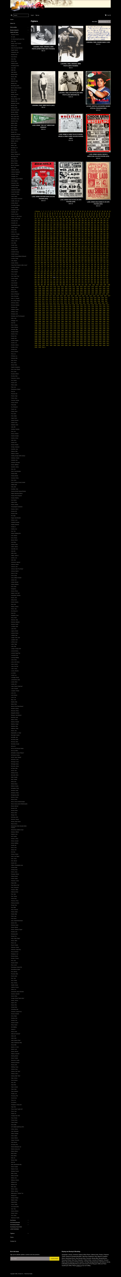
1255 (62, 308)
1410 (43, 323)
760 (86, 266)
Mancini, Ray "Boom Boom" (17, 706)
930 (92, 279)
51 (82, 213)
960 (36, 283)
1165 (99, 299)
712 (86, 262)
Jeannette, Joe (14, 548)
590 (79, 253)
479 (107, 244)
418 (67, 240)
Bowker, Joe (14, 132)
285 (101, 229)
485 (51, 246)
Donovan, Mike (14, 329)
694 (104, 261)
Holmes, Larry (14, 520)
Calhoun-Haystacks (15, 172)
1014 (62, 286)
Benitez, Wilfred (14, 112)
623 (107, 255)
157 (76, 220)
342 (54, 235)
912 (36, 279)
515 (70, 248)
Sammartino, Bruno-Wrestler (17, 991)
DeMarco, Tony (14, 311)
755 (70, 266)
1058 (77, 290)
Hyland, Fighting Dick (16, 533)
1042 (92, 288)
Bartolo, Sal (13, 92)
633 (64, 257)
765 (101, 266)
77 (70, 215)
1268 (36, 310)
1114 (61, 295)
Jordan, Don (14, 580)
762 (92, 266)
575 (107, 251)
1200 (80, 303)
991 (57, 284)
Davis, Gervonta (14, 296)
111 (85, 216)
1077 (73, 292)
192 (36, 224)
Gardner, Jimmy (14, 438)
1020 (85, 286)
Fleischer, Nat (14, 393)
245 (51, 228)
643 (95, 257)
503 (107, 246)
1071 (51, 292)
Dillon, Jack (13, 318)
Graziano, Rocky (15, 478)
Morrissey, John (14, 817)
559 (57, 251)
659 (70, 259)
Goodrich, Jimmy (15, 467)
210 (92, 224)
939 (45, 281)
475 (95, 244)
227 (70, 226)
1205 (99, 303)
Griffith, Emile (14, 484)
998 (79, 284)
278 (79, 229)
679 (57, 261)
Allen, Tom (13, 41)
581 (51, 253)
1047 (36, 290)
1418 (73, 323)
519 (82, 248)
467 (70, 244)
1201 (84, 303)
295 (57, 231)
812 (98, 270)
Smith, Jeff (13, 1036)
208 (86, 224)
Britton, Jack (14, 145)
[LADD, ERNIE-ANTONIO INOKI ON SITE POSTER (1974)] (43, 178)
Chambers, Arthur (15, 209)
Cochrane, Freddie (15, 234)
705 (64, 262)
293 (51, 231)
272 (61, 229)
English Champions (15, 367)
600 (36, 255)
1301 (85, 312)
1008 (39, 286)
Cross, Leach (14, 274)
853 (76, 273)
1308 (36, 314)
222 (54, 226)
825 (64, 272)
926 (79, 279)
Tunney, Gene (14, 1120)
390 (54, 238)
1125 (101, 295)
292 (48, 231)
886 (104, 275)
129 (64, 218)
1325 (100, 314)
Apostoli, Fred (14, 54)
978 (92, 283)
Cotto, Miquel (14, 260)
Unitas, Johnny (14, 1129)
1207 (107, 303)
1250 (43, 308)
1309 (39, 314)
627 (45, 257)
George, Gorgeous (15, 447)
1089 (43, 294)
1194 (58, 303)
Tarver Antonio (14, 1080)
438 (54, 242)
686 (79, 261)
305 (89, 231)
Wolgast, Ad (13, 1195)
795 (45, 270)
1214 (58, 305)
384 (36, 238)
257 (89, 228)
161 (89, 220)
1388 (36, 321)
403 (95, 238)
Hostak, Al (13, 526)
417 (64, 240)
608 (61, 255)
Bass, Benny (14, 96)
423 (82, 240)
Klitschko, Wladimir (15, 622)
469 (76, 244)
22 (88, 211)
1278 (73, 310)
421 (76, 240)
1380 (81, 319)
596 (98, 253)
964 (48, 283)
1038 (77, 288)
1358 (73, 317)
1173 (54, 301)
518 (79, 248)
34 (40, 213)
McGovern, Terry (14, 759)
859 (95, 273)
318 (54, 233)
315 (45, 233)
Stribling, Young (14, 1067)
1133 (54, 297)
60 (104, 213)
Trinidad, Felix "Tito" (15, 1115)
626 (42, 257)
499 (95, 246)
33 (38, 213)
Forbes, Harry (14, 398)
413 (51, 240)
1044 (100, 288)
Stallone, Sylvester (15, 1053)
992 (61, 284)
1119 (79, 295)
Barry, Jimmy (14, 90)
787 (95, 268)
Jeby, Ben (13, 551)
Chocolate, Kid (14, 220)
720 (36, 264)
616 (86, 255)
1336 (66, 316)
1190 (43, 303)
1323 (92, 314)
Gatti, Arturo (13, 440)
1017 (73, 286)
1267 (108, 308)
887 (107, 275)
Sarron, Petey (14, 996)
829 (76, 272)
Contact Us (13, 1241)
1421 (85, 323)
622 (104, 255)
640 (86, 257)
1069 (43, 292)
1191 (47, 303)
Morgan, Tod (14, 815)
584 (61, 253)
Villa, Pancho (14, 1142)
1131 (47, 297)
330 (92, 233)
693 (101, 261)
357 (101, 235)
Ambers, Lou (14, 45)
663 (82, 259)
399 (82, 238)
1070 (47, 292)
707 (70, 262)
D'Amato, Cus (14, 356)
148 (48, 220)
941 (51, 281)
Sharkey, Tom (14, 1020)
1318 (73, 314)
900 (73, 277)
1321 (85, 314)
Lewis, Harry (14, 659)
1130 (43, 297)
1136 (65, 297)
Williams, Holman (15, 1180)
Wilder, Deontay (14, 1175)
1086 (108, 292)
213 (101, 224)
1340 (81, 316)
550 (104, 249)
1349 (39, 317)
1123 (94, 295)
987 (45, 284)
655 (57, 259)
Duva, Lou (13, 353)
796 (48, 270)
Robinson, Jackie (15, 947)
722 (42, 264)
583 (57, 253)
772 (48, 268)
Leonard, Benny (14, 651)
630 (54, 257)
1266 (104, 308)
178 (67, 222)
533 (51, 249)
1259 (77, 308)
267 (45, 229)
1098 (77, 294)
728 (61, 264)
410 (42, 240)
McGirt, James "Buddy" (16, 757)
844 (48, 273)
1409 (39, 323)
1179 (76, 301)
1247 (108, 306)
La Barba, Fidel (14, 626)
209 (89, 224)
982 (104, 283)
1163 (91, 299)
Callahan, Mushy (15, 174)
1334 (58, 316)
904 (86, 277)
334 (104, 233)
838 (104, 272)
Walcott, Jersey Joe (15, 1149)
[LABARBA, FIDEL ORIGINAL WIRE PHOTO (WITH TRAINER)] (70, 44)
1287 (108, 310)
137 (89, 218)
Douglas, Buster (14, 331)
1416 (66, 323)
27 (100, 211)
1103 (96, 294)
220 (48, 226)
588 (73, 253)
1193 (54, 303)
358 (104, 235)
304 (86, 231)
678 (54, 261)
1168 (36, 301)
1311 (47, 314)
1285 (100, 310)
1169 (39, 301)
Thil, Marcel (13, 1102)
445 (76, 242)
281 (89, 229)
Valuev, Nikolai (14, 1138)
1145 (99, 297)
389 (51, 238)
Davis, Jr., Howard (15, 298)
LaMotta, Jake (14, 635)
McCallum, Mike (14, 739)
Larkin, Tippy (14, 644)
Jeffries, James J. (15, 555)
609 (64, 255)
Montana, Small (14, 790)
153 (64, 220)
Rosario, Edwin (14, 962)
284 (98, 229)
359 (107, 235)
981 (101, 283)
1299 (77, 312)
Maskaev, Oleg (14, 726)
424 (86, 240)
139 (95, 218)
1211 (47, 305)
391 (57, 238)
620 (98, 255)
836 (98, 272)
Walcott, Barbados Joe (16, 1146)
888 (36, 277)
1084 (100, 292)
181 (76, 222)
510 (54, 248)
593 (89, 253)
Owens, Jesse (14, 872)
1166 (102, 299)
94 (35, 216)
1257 (70, 308)
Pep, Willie (13, 907)
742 (104, 264)
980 (98, 283)
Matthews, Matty (14, 728)
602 (42, 255)
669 (101, 259)
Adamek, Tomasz (15, 34)
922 (67, 279)
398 (79, 238)
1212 (51, 305)
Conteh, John (14, 245)
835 (95, 272)
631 (57, 257)
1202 (88, 303)
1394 (58, 321)
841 (39, 273)
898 (67, 277)
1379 (77, 319)
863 (107, 273)
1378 (73, 319)
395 (70, 238)
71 (55, 215)
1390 (43, 321)
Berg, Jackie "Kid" (15, 116)
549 (101, 249)
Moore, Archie (14, 799)
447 (82, 242)
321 (64, 233)
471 (82, 244)
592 (86, 253)
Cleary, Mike (14, 229)
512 (61, 248)
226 (67, 226)
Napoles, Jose (14, 834)
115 (97, 216)
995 (70, 284)
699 (45, 262)
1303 (92, 312)
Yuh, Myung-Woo (15, 1206)
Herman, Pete (14, 513)
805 (76, 270)
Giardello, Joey (14, 449)
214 (104, 224)
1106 (107, 294)
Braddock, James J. (15, 136)
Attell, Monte (14, 72)
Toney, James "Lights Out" (17, 1109)
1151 (47, 299)
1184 (95, 301)
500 (98, 246)
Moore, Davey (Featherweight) (18, 801)
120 (36, 218)
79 (75, 215)
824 (61, 272)
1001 (89, 284)
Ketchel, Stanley (14, 602)
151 (57, 220)
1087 (36, 294)
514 (67, 248)
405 (101, 238)
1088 (39, 294)
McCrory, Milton (14, 750)
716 (98, 262)
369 (64, 237)
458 (42, 244)
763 (95, 266)
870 (54, 275)
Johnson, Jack (14, 566)
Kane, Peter (13, 586)
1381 (85, 319)
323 (70, 233)
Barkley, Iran (14, 83)
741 (101, 264)
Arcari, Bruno (14, 56)
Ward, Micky (14, 1155)
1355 (62, 317)
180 (73, 222)
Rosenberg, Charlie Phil (16, 967)
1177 (69, 301)
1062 (92, 290)
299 (70, 231)
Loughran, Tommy (15, 690)
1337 (70, 316)
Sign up (37, 15)
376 (86, 237)
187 (95, 222)
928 (86, 279)
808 (86, 270)
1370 (43, 319)
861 (101, 273)
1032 (55, 288)
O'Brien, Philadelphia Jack (17, 865)
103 (60, 216)
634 (67, 257)
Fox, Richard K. (14, 407)
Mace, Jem (13, 699)
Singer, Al (13, 1029)
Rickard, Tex (14, 936)
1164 (95, 299)
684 (73, 261)
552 (36, 251)
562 (67, 251)
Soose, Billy (13, 1044)
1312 (51, 314)
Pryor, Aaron (14, 918)
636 (73, 257)
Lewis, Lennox (14, 664)
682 (67, 261)
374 (79, 237)
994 (67, 284)
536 (61, 249)
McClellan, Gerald (15, 744)
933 (101, 279)
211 (95, 224)
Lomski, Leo (14, 675)
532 (48, 249)
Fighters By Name (19, 32)
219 (45, 226)
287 (107, 229)
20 (83, 211)
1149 (39, 299)
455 (107, 242)
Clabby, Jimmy (14, 227)
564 (73, 251)
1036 (70, 288)
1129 (39, 297)
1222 (88, 305)
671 (107, 259)
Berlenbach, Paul (15, 118)
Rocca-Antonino (14, 951)
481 (39, 246)
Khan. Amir (13, 604)
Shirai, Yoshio (14, 1024)
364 (48, 237)
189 (101, 222)
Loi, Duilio (13, 673)
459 (45, 244)
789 (101, 268)
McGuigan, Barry (15, 764)
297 (64, 231)
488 (61, 246)
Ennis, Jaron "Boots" (15, 369)
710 (79, 262)
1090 (47, 294)
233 (89, 226)
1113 (57, 295)
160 (86, 220)
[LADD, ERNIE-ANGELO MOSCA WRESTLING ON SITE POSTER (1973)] (98, 133)
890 (42, 277)
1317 (70, 314)
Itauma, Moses (14, 540)
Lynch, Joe (13, 697)
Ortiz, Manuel (14, 860)
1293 (55, 312)
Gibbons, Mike (14, 451)
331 (95, 233)
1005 (105, 284)
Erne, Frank (13, 371)
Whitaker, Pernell (15, 1171)
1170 (43, 301)
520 (86, 248)
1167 (106, 299)
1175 (61, 301)
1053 (58, 290)
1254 (58, 308)
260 (98, 228)
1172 (50, 301)
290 (42, 231)
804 (73, 270)
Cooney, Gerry (14, 247)
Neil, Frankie (14, 836)
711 (82, 262)
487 (57, 246)
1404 (96, 321)
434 (42, 242)
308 (98, 231)
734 (79, 264)
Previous (37, 211)
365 (51, 237)
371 (70, 237)
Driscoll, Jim (14, 336)
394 (67, 238)
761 (89, 266)
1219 (77, 305)
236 (98, 226)
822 (54, 272)
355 (95, 235)
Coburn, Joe (14, 232)
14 (68, 211)
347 (70, 235)
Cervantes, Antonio (15, 205)
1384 (96, 319)
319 (57, 233)
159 (82, 220)
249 (64, 228)
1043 (96, 288)
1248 (36, 308)
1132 (50, 297)
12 (63, 211)
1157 (69, 299)
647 (107, 257)
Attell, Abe (13, 70)
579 (45, 253)
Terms (11, 1237)
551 (107, 249)
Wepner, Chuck (14, 1169)
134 (79, 218)
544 (86, 249)
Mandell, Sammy (15, 708)
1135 (61, 297)
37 (48, 213)
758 (79, 266)
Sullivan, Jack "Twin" (15, 1071)
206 (79, 224)
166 (104, 220)
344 (61, 235)
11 (61, 211)
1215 (62, 305)
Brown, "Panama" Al (15, 154)
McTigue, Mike (14, 768)
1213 (54, 305)
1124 (98, 295)
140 (98, 218)
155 (70, 220)
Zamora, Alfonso (14, 1211)
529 (39, 249)
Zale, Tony (13, 1208)
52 (85, 213)
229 (76, 226)
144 (36, 220)
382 (104, 237)
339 (45, 235)
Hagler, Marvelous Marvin (17, 493)
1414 (58, 323)
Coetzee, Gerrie (14, 236)
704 (61, 262)
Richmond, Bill (14, 934)
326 (79, 233)
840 (36, 273)
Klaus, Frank (14, 617)
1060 (85, 290)
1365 (100, 317)
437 (51, 242)
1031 (51, 288)
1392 (51, 321)
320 (61, 233)
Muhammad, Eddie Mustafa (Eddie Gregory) (19, 826)
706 (67, 262)
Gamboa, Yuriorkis (15, 429)
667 (95, 259)
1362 (89, 317)
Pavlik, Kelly (14, 898)
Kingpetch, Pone (15, 615)
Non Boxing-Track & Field (16, 1226)
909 (101, 277)
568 (86, 251)
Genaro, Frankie (14, 444)
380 (98, 237)
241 (39, 228)
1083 (96, 292)
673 (39, 261)
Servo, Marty (14, 1016)
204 (73, 224)
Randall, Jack (14, 931)
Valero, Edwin (14, 1135)
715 (95, 262)
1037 (73, 288)
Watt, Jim (13, 1157)
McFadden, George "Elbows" (17, 752)
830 (79, 272)
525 (101, 248)
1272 (51, 310)
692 (98, 261)
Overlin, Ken (14, 863)
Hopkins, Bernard (15, 524)
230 (79, 226)
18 (78, 211)
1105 (103, 294)
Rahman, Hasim (14, 925)
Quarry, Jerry (14, 922)
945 (64, 281)
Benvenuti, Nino (14, 114)
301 (76, 231)
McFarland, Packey (15, 755)
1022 (92, 286)
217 (39, 226)
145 (39, 220)
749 (51, 266)
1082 (92, 292)
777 (64, 268)
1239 (77, 306)
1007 (36, 286)
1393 (55, 321)
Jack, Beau (13, 542)
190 (104, 222)
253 (76, 228)
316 (48, 233)
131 (70, 218)
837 (101, 272)
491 (70, 246)
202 (67, 224)
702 (54, 262)
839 (107, 272)
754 (67, 266)
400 (86, 238)
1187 (106, 301)
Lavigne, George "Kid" (16, 648)
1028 (39, 288)
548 (98, 249)
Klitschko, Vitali (14, 619)
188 (98, 222)
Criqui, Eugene (14, 271)
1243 (92, 306)
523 (95, 248)
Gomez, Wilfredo (15, 464)
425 (89, 240)
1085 (104, 292)
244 (48, 228)
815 (107, 270)
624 (36, 257)
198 (54, 224)
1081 (89, 292)
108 (75, 216)
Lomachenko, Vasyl (15, 679)
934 (104, 279)
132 (73, 218)
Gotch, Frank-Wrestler (16, 471)
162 (92, 220)
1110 (47, 295)
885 (101, 275)
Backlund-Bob (14, 74)
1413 (54, 323)
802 (67, 270)
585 (64, 253)
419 (70, 240)
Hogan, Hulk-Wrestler (16, 518)
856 (86, 273)
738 (92, 264)
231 (82, 226)
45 (67, 213)
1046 (108, 288)
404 (98, 238)
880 (86, 275)
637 (76, 257)
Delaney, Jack (14, 307)
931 (95, 279)
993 (64, 284)
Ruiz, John (13, 978)
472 (86, 244)
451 (95, 242)
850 (67, 273)
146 (42, 220)
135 (82, 218)
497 (89, 246)
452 (98, 242)
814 (104, 270)
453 (101, 242)
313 (39, 233)
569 (89, 251)
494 (79, 246)
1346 (104, 316)
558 (54, 251)
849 (64, 273)
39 (53, 213)
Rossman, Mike (14, 973)
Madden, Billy (14, 702)
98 (45, 216)
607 (57, 255)
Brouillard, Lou (14, 147)
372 (73, 237)
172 (48, 222)
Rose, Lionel (14, 965)
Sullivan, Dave (14, 1069)
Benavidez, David (15, 85)
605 (51, 255)
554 (42, 251)
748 (48, 266)
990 (54, 284)
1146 (102, 297)
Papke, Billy (13, 883)
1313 (54, 314)
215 (107, 224)
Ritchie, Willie (14, 940)
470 (79, 244)
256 (86, 228)
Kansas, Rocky (14, 591)
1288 (36, 312)
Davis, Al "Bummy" (15, 294)
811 (95, 270)
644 (98, 257)
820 (48, 272)
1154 (58, 299)
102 (57, 216)
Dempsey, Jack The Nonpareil (18, 316)
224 (61, 226)
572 (98, 251)
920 (61, 279)
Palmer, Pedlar (14, 878)
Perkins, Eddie (14, 911)
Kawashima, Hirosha (15, 595)
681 (64, 261)
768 (36, 268)
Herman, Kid (14, 511)
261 (101, 228)
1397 (70, 321)
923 (70, 279)
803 (70, 270)
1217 (70, 305)
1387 (108, 319)
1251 (47, 308)
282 (92, 229)
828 (73, 272)
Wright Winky (14, 1202)
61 (107, 213)
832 (86, 272)
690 (92, 261)
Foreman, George (15, 400)
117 (103, 216)
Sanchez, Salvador (15, 993)
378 (92, 237)
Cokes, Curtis (14, 240)
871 (57, 275)
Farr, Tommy (14, 380)
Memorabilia (19, 27)
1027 (36, 288)
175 (57, 222)
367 (57, 237)
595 (95, 253)
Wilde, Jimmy (14, 1173)
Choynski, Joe (14, 223)
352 (86, 235)
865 (39, 275)
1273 (55, 310)
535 (57, 249)
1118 (76, 295)
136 (86, 218)
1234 (58, 306)
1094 (62, 294)
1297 (70, 312)
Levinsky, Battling (15, 657)
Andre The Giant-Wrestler (16, 48)
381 (101, 237)
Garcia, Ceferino (14, 433)
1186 (102, 301)
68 (48, 215)
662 (79, 259)
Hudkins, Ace (14, 529)
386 (42, 238)
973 (76, 283)
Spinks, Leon (14, 1049)
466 (67, 244)
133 (76, 218)
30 (107, 211)
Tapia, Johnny (14, 1078)
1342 (89, 316)
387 (45, 238)
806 (79, 270)
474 (92, 244)
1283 (92, 310)
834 (92, 272)
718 (104, 262)
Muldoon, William (15, 832)
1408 (36, 323)
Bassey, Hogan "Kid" (15, 99)
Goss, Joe (13, 469)
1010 (47, 286)
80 (77, 215)
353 (89, 235)
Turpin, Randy (14, 1122)
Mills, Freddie (14, 779)
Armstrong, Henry (15, 65)
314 (42, 233)
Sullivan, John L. (15, 1073)
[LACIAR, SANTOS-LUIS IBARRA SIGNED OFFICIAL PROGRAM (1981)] (98, 87)
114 (94, 216)
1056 (70, 290)
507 (45, 248)
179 (70, 222)
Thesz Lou (13, 1100)
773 (51, 268)
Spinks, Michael (14, 1051)
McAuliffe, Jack (14, 737)
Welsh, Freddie (14, 1166)
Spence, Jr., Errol (15, 1047)
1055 (66, 290)
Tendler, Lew (14, 1093)
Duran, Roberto (14, 351)
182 (79, 222)
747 (45, 266)
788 (98, 268)
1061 (89, 290)
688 (86, 261)
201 (64, 224)
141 (101, 218)
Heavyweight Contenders (16, 506)
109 (79, 216)
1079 (81, 292)
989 (51, 284)
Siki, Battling (14, 1027)
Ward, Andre (14, 1153)
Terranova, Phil (14, 1095)
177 (64, 222)
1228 (36, 306)
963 (45, 283)
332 (98, 233)
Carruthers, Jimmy (15, 194)
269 (51, 229)
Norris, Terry (14, 847)
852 (73, 273)
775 (57, 268)
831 (82, 272)
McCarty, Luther (14, 741)
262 (104, 228)
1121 (87, 295)
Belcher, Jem (14, 105)
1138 (73, 297)
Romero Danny (14, 956)
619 (95, 255)
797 (51, 270)
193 (39, 224)
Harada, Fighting (15, 498)
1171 (47, 301)
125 (51, 218)
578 (42, 253)
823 (57, 272)
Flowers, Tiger (14, 396)
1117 (72, 295)
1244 (96, 306)
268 (48, 229)
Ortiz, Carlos (14, 858)
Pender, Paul (14, 905)
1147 (106, 297)
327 (82, 233)
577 (39, 253)
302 (79, 231)
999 (82, 284)
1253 (55, 308)
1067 (36, 292)
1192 (50, 303)
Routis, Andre (14, 976)
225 (64, 226)
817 (39, 272)
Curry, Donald (14, 283)
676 (48, 261)
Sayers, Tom (14, 1002)
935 (107, 279)
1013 (58, 286)
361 (39, 237)
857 (89, 273)
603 (45, 255)
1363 (92, 317)
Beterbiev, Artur (14, 121)
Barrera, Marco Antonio (16, 87)
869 (51, 275)
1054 (62, 290)
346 (67, 235)
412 (48, 240)
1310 (43, 314)
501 (101, 246)
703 (57, 262)
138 (92, 218)
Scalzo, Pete (14, 1005)
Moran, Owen (14, 812)
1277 (70, 310)
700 (48, 262)
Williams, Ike (14, 1182)
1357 (70, 317)
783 (82, 268)
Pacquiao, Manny (15, 874)
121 (39, 218)
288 (36, 231)
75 (65, 215)
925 (76, 279)
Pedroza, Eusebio (15, 903)
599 (107, 253)
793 (39, 270)
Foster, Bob (13, 404)
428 (98, 240)
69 (50, 215)
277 (76, 229)
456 (36, 244)
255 (82, 228)
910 (104, 277)
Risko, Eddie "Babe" (15, 938)
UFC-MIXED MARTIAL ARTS (17, 1126)
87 (94, 215)
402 (92, 238)
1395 (62, 321)
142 (104, 218)
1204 (95, 303)
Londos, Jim (14, 684)
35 (43, 213)
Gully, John (13, 486)
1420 (81, 323)
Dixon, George (14, 325)
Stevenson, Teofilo (15, 1060)
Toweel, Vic (13, 1113)
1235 (62, 306)
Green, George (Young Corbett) (18, 482)
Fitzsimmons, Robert (15, 389)
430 (104, 240)
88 (97, 215)
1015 (66, 286)
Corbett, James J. (15, 254)
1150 (43, 299)
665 (89, 259)
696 (36, 262)
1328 (36, 316)
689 (89, 261)
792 (36, 270)
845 (51, 273)
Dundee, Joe (14, 342)
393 (64, 238)
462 (54, 244)
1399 (77, 321)
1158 (73, 299)
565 (76, 251)
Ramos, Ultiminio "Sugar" (16, 929)
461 (51, 244)
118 (106, 216)
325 (76, 233)
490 (67, 246)
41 (57, 213)
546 (92, 249)
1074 (62, 292)
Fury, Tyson (13, 413)
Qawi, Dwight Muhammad (17, 920)
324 (73, 233)
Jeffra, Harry (14, 553)
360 (36, 237)
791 (107, 268)
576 (36, 253)
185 (89, 222)
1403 (92, 321)
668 (98, 259)
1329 (39, 316)
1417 (70, 323)
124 (48, 218)
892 (48, 277)
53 (87, 213)
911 (107, 277)
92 (107, 215)
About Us (12, 23)
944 (61, 281)
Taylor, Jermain (14, 1087)
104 (63, 216)
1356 (66, 317)
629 (51, 257)
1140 (80, 297)
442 (67, 242)
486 (54, 246)
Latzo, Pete (13, 646)
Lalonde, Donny (14, 633)
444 (73, 242)
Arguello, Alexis (14, 63)
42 (60, 213)
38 (50, 213)
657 (64, 259)
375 (82, 237)
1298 (73, 312)
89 (99, 215)
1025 (104, 286)
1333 (55, 316)
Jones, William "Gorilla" (16, 577)
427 (95, 240)
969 (64, 283)
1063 (96, 290)
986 (42, 284)
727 (57, 264)
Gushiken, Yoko (14, 489)
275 (70, 229)
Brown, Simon (14, 152)
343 (57, 235)
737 (89, 264)
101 (54, 216)
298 (67, 231)
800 (61, 270)
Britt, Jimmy (13, 143)
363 (45, 237)
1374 (58, 319)
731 (70, 264)
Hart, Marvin (14, 500)
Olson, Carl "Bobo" (15, 856)
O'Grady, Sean (14, 869)
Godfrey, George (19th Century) (18, 455)
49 (77, 213)
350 (79, 235)
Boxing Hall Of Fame (15, 134)
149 (51, 220)
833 (89, 272)
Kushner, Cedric (14, 624)
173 (51, 222)
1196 (65, 303)
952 (86, 281)
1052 (55, 290)
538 (67, 249)
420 (73, 240)
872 (61, 275)
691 (95, 261)
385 (39, 238)
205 (76, 224)
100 (50, 216)
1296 (66, 312)
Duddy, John (14, 338)
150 (54, 220)
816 (36, 272)
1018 (77, 286)
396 (73, 238)
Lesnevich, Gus (14, 655)
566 (79, 251)
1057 (73, 290)
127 (57, 218)
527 (107, 248)
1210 (43, 305)
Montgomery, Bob (15, 795)
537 (64, 249)
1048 (39, 290)
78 (72, 215)
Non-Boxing (19, 1220)
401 (89, 238)
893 (51, 277)
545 (89, 249)
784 (86, 268)
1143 (91, 297)
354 (92, 235)
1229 (39, 306)
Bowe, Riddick (14, 129)
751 (57, 266)
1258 (73, 308)
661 (76, 259)
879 (82, 275)
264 (36, 229)
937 (39, 281)
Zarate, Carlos (14, 1213)
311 (107, 231)
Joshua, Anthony (15, 584)
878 (79, 275)
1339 (77, 316)
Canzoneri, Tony (14, 183)
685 (76, 261)
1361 (85, 317)
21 (85, 211)
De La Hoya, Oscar (15, 300)
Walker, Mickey (14, 1151)
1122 (90, 295)
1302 (89, 312)
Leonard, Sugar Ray (15, 653)
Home (11, 19)
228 (73, 226)
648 (36, 259)
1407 (108, 321)
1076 (70, 292)
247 (57, 228)
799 (57, 270)
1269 (39, 310)
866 (42, 275)
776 (61, 268)
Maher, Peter (14, 704)
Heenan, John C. (15, 509)
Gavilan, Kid (14, 442)
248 (61, 228)
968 (61, 283)
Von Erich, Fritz (14, 1144)
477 (101, 244)
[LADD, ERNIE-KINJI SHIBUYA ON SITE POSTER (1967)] (98, 181)
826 (67, 272)
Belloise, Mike (14, 107)
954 (92, 281)
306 (92, 231)
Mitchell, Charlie (14, 786)
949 (76, 281)
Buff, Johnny (14, 158)
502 (104, 246)
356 (98, 235)
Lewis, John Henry (15, 662)
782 (79, 268)
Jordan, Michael (14, 582)
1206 (103, 303)
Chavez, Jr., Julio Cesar (16, 216)
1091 (51, 294)
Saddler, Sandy (14, 985)
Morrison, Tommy (15, 819)
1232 (51, 306)
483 (45, 246)
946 (67, 281)
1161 (84, 299)
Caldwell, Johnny (15, 169)
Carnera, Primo (14, 187)
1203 (91, 303)
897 (64, 277)
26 (98, 211)
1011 (51, 286)
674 (42, 261)
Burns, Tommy (14, 163)
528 (36, 249)
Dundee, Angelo (14, 340)
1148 (36, 299)
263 (107, 228)
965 (51, 283)
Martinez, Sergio (14, 724)
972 (73, 283)
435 (45, 242)
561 (64, 251)
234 (92, 226)
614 (79, 255)
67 (45, 215)
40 (55, 213)
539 (70, 249)
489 (64, 246)
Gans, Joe (13, 431)
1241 (85, 306)
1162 (87, 299)
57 (97, 213)
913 (39, 279)
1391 (47, 321)
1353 (55, 317)
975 (82, 283)
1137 (69, 297)
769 (39, 268)
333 (101, 233)
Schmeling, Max (14, 1009)
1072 (55, 292)
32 (35, 213)
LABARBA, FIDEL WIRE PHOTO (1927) (43, 105)
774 (54, 268)
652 (48, 259)
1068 (39, 292)
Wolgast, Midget (14, 1197)
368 (61, 237)
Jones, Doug (14, 575)
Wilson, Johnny (14, 1191)
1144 (95, 297)
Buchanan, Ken (14, 156)
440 (61, 242)
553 (39, 251)
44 (65, 213)
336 (36, 235)
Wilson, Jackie (14, 1189)
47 (72, 213)
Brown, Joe (13, 149)
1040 (85, 288)
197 (51, 224)
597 (101, 253)
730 (67, 264)
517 (76, 248)
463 (57, 244)
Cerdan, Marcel (14, 203)
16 (73, 211)
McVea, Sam (14, 770)
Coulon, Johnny (14, 263)
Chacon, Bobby (14, 207)
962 (42, 283)
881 (89, 275)
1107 (36, 295)
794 (42, 270)
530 (42, 249)
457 (39, 244)
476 (98, 244)
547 (95, 249)
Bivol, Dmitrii (14, 127)
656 (61, 259)
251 (70, 228)
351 (82, 235)
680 (61, 261)
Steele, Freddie (14, 1058)
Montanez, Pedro (15, 792)
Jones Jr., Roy (14, 573)
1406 (104, 321)
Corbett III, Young (15, 251)
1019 (81, 286)
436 (48, 242)
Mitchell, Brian (14, 783)
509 (51, 248)
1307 (108, 312)
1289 (39, 312)
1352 (51, 317)
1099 (81, 294)
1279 (77, 310)
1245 (100, 306)
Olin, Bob (13, 852)
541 (76, 249)
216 (36, 226)
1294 (58, 312)
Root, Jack (13, 960)
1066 (108, 290)
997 (76, 284)
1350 (43, 317)
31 (110, 211)
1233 (55, 306)
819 (45, 272)
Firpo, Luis (13, 387)
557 (51, 251)
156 (73, 220)
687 (82, 261)
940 (48, 281)
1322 (88, 314)
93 (109, 215)
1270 (43, 310)
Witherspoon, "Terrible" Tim (17, 1193)
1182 (87, 301)
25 (95, 211)
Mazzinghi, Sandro (15, 735)
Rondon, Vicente (15, 958)
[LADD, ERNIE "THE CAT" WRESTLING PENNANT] (43, 119)
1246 (104, 306)
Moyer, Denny (14, 823)
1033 (58, 288)
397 (76, 238)
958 (104, 281)
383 (107, 237)
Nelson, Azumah (14, 841)
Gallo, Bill (13, 427)
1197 (69, 303)
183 (82, 222)
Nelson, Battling (14, 843)
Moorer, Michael (14, 806)
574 (104, 251)
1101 (88, 294)
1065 (104, 290)
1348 (36, 317)
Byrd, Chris (13, 167)
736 (86, 264)
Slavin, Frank (14, 1031)
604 (48, 255)
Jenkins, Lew (14, 557)
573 (101, 251)
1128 (36, 297)
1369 (39, 319)
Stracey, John (14, 1064)
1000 (86, 284)
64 (38, 215)
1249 (39, 308)
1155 (61, 299)
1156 (65, 299)
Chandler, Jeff (14, 212)
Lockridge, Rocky (15, 677)
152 (61, 220)
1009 (43, 286)
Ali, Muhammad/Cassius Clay (17, 39)
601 (39, 255)
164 (98, 220)
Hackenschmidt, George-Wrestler (18, 491)
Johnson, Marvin (15, 571)
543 (82, 249)
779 (70, 268)
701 (51, 262)
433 (39, 242)
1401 (85, 321)
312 (36, 233)
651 (45, 259)
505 (39, 248)
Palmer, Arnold (14, 876)
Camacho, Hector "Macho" (17, 178)
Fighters (19, 1233)
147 (45, 220)
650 (42, 259)
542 (79, 249)
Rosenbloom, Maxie (15, 969)
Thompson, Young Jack (16, 1104)
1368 (36, 319)
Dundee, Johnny (15, 345)
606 (54, 255)
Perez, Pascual (14, 909)
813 (101, 270)
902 (79, 277)
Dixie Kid (13, 322)
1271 (47, 310)
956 (98, 281)
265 (39, 229)
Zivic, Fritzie (13, 1215)
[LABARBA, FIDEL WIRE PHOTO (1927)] (43, 87)
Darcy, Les (13, 289)
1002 (93, 284)
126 (54, 218)
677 (51, 261)
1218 (73, 305)
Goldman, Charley (15, 458)
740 (98, 264)
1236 (66, 306)
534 (54, 249)
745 (39, 266)
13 (66, 211)
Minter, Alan (13, 781)
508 (48, 248)
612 (73, 255)
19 (80, 211)
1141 (84, 297)
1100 (85, 294)
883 (95, 275)
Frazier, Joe (13, 409)
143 (107, 218)
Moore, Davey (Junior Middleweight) (19, 803)
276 (73, 229)
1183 (91, 301)
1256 (66, 308)
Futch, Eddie (14, 416)
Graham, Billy (14, 473)
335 (107, 233)
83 (85, 215)
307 (95, 231)
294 (54, 231)
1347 (108, 316)
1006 (108, 284)
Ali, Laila (13, 36)
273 (64, 229)
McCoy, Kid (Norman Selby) (17, 748)
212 (98, 224)
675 (45, 261)
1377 (70, 319)
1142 (87, 297)
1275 (62, 310)
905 (89, 277)
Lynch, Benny (14, 695)
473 (89, 244)
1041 (89, 288)
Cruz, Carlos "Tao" (15, 276)
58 (99, 213)
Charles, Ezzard (14, 214)
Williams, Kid (14, 1184)
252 (73, 228)
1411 (47, 323)
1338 (73, 316)
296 (61, 231)
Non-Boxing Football (19, 1224)
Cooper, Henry (14, 249)
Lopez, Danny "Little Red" (17, 686)
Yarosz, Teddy (14, 1204)
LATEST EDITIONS (14, 1229)
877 (76, 275)
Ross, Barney (14, 971)
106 (69, 216)
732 (73, 264)
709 (76, 262)
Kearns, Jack (14, 597)
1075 (66, 292)
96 (40, 216)
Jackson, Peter (14, 544)
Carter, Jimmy (14, 196)
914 (42, 279)
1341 (85, 316)
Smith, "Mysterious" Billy (16, 1042)
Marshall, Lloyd (14, 717)
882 (92, 275)
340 (48, 235)
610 (67, 255)
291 (45, 231)
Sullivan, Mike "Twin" (15, 1076)
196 (48, 224)
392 (61, 238)
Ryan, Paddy (14, 980)
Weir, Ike (13, 1162)
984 (36, 284)
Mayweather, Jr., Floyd (16, 732)
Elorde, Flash (14, 364)
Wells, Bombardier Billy (16, 1164)
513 (64, 248)
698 (42, 262)
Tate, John (13, 1082)
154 (67, 220)
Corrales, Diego (14, 258)
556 (48, 251)
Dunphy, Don (14, 349)
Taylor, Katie (14, 1089)
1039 (81, 288)
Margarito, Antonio (15, 713)
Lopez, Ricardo (14, 688)
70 (53, 215)
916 (48, 279)
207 (82, 224)
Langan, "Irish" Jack (15, 637)
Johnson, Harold (15, 564)
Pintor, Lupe (13, 916)
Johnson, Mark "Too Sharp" (17, 568)
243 (45, 228)
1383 (92, 319)
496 (86, 246)
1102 (92, 294)
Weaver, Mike (14, 1160)
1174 (58, 301)
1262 (89, 308)
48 (75, 213)
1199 (76, 303)
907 (95, 277)
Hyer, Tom (13, 531)
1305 (100, 312)
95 (38, 216)
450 (92, 242)
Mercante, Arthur (14, 775)
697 (39, 262)
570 (92, 251)
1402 (89, 321)
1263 (92, 308)
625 (39, 257)
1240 (81, 306)
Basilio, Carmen (14, 94)
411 (45, 240)
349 (76, 235)
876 (73, 275)
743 (107, 264)
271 (57, 229)
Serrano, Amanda (15, 1013)
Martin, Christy (14, 719)
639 (82, 257)
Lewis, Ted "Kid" (14, 666)
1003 (97, 284)
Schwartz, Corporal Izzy (16, 1011)
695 (107, 261)
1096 (70, 294)
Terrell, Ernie (14, 1098)
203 (70, 224)
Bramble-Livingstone (15, 138)
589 (76, 253)
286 (104, 229)
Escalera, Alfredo (15, 373)
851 (70, 273)
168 (36, 222)
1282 (89, 310)
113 (91, 216)
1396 (66, 321)
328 (86, 233)
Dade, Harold (14, 285)
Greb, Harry (13, 480)
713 (89, 262)
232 (86, 226)
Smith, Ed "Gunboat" (15, 1033)
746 (42, 266)
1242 (89, 306)
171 (45, 222)
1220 (81, 305)
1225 (100, 305)
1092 (55, 294)
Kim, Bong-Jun (14, 611)
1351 (47, 317)
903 (82, 277)
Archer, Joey (14, 61)
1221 (85, 305)
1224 (96, 305)
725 (51, 264)
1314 (58, 314)
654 (54, 259)
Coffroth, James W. (15, 238)
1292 (51, 312)
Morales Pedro (14, 810)
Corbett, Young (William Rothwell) (18, 256)
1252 (51, 308)
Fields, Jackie (14, 384)
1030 (47, 288)
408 (36, 240)
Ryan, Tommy (14, 982)
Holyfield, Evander (15, 522)
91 (104, 215)
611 (70, 255)
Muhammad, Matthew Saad (17, 829)
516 (73, 248)
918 (54, 279)
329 (89, 233)
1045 (104, 288)
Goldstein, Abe (14, 460)
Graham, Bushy (14, 475)
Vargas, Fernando (15, 1140)
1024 (100, 286)
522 (92, 248)
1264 (96, 308)
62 (109, 213)
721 (39, 264)
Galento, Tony (14, 422)
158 (79, 220)
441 (64, 242)
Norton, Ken (13, 849)
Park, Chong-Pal (15, 887)
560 (61, 251)
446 (79, 242)
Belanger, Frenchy (15, 103)
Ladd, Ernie (13, 628)
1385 (100, 319)
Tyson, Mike (13, 1124)
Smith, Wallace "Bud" (15, 1040)
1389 (39, 321)
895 (57, 277)
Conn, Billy (13, 243)
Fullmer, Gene (14, 411)
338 (42, 235)
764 (98, 266)
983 (107, 283)
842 (42, 273)
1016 (70, 286)
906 (92, 277)
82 (82, 215)
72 (57, 215)
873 (64, 275)
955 (95, 281)
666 (92, 259)
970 (67, 283)
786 (92, 268)
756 (73, 266)
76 (67, 215)
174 (54, 222)
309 (101, 231)
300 (73, 231)
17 (75, 211)
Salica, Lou (13, 989)
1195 (61, 303)
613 (76, 255)
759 (82, 266)
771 (45, 268)
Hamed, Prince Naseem (16, 495)
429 (101, 240)
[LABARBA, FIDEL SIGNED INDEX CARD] (98, 33)
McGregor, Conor (15, 761)
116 (100, 216)
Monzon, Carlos (14, 797)
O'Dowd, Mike (14, 867)
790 (104, 268)
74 (62, 215)
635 (70, 257)
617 (89, 255)
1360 (81, 317)
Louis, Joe (13, 693)
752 (61, 266)
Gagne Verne (14, 418)
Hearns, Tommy (14, 504)
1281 (85, 310)
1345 (100, 316)
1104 (100, 294)
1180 (80, 301)
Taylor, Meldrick (14, 1091)
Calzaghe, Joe (14, 176)
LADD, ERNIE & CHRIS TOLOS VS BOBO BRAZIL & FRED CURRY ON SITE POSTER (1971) (70, 136)
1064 (100, 290)
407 (107, 238)
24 (93, 211)
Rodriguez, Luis (14, 954)
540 (73, 249)
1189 (39, 303)
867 (45, 275)
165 (101, 220)
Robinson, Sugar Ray (16, 949)
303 (82, 231)
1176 (65, 301)
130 (67, 218)
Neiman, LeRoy (14, 838)
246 (54, 228)
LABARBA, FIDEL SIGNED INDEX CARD (98, 42)
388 (48, 238)
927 (82, 279)
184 (86, 222)
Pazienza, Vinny (14, 900)
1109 (43, 295)
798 (54, 270)
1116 (68, 295)
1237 (70, 306)
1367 (108, 317)
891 (45, 277)
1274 (58, 310)
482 (42, 246)
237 (101, 226)
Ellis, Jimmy (13, 362)
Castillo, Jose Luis (15, 200)
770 (42, 268)
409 (39, 240)
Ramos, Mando (14, 927)
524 (98, 248)
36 (45, 213)
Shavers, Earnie (14, 1022)
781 (76, 268)
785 (89, 268)
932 (98, 279)
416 (61, 240)
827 (70, 272)
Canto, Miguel (14, 181)
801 (64, 270)
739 (95, 264)
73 (60, 215)
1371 (47, 319)
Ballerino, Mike (14, 81)
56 (94, 213)
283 (95, 229)
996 (73, 284)
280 (86, 229)
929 (89, 279)
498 (92, 246)
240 (36, 228)
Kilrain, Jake (14, 608)
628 (48, 257)
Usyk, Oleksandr (14, 1131)
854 (79, 273)
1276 (66, 310)
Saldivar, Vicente (15, 987)
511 (57, 248)
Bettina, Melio (14, 123)
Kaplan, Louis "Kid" (15, 593)
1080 (85, 292)
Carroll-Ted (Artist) (15, 192)
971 (70, 283)
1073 (58, 292)
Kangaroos (13, 588)
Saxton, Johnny (14, 1000)
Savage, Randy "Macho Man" (17, 998)
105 (66, 216)
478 (104, 244)
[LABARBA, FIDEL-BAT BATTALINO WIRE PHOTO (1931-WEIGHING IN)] (70, 81)
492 (73, 246)
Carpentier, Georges (15, 189)
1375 (62, 319)
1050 (47, 290)
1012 (54, 286)
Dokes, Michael (14, 327)
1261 (85, 308)
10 (58, 211)
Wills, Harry (13, 1186)
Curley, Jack (14, 280)
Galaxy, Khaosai (14, 420)
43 (62, 213)
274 (67, 229)
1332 (51, 316)
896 (61, 277)
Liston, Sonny (14, 668)
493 (76, 246)
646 (104, 257)
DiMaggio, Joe (14, 320)
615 (82, 255)
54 (90, 213)
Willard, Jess (14, 1177)
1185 (99, 301)
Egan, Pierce (14, 360)
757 (76, 266)
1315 (62, 314)
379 (95, 237)
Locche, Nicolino (15, 670)
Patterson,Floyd (14, 892)
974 (79, 283)
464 (61, 244)
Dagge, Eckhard (14, 287)
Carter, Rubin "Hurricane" (16, 198)
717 (101, 262)
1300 (81, 312)
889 (39, 277)
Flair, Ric (13, 391)
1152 (50, 299)
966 (54, 283)
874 (67, 275)
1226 (104, 305)
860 (98, 273)
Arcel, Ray (13, 59)
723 (45, 264)
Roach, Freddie (14, 945)
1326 (104, 314)
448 (86, 242)
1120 (83, 295)
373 (76, 237)
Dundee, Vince (14, 347)
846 (54, 273)
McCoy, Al (13, 746)
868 (48, 275)
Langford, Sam (14, 639)
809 (89, 270)
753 (64, 266)
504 (36, 248)
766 (104, 266)
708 (73, 262)
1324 (96, 314)
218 (42, 226)
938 (42, 281)
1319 (77, 314)
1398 (73, 321)
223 (57, 226)
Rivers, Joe (13, 942)
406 (104, 238)
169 (39, 222)
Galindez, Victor (14, 424)
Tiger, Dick (13, 1106)
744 (36, 266)
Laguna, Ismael (14, 631)
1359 (77, 317)
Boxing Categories (19, 30)
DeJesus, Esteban (15, 305)
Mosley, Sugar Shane (16, 821)
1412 (51, 323)
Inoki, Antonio (14, 535)
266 (42, 229)
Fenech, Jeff (14, 382)
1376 (66, 319)
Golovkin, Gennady (15, 462)
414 (54, 240)
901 (76, 277)
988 (48, 284)
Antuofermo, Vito (15, 52)
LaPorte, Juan (14, 642)
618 (92, 255)
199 (57, 224)
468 (73, 244)
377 (89, 237)
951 (82, 281)
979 (95, 283)
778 (67, 268)
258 (92, 228)
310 (104, 231)
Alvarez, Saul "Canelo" (16, 43)
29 (105, 211)
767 (107, 266)
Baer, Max (13, 79)
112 (88, 216)
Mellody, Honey (14, 772)
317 (51, 233)
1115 (65, 295)
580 (48, 253)
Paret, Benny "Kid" (15, 885)
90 (102, 215)
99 (48, 216)
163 (95, 220)
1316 (66, 314)
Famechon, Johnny (15, 378)
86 (92, 215)
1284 (96, 310)
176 (61, 222)
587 (70, 253)
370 (67, 237)
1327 (107, 314)
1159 (76, 299)
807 (82, 270)
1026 (107, 286)
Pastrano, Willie (14, 889)
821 (51, 272)
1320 (81, 314)
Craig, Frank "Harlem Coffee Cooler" (19, 265)
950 (79, 281)
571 (95, 251)
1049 (43, 290)
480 (36, 246)
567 (82, 251)
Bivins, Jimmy (14, 125)
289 (39, 231)
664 (86, 259)
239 (107, 226)
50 (80, 213)
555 (45, 251)
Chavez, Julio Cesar (15, 218)
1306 (104, 312)
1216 (66, 305)
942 (54, 281)
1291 (47, 312)
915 (45, 279)
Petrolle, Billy (14, 914)
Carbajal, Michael (15, 185)
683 (70, 261)
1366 (104, 317)
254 (79, 228)
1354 (58, 317)
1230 (43, 306)
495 (82, 246)
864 (36, 275)
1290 (43, 312)
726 (54, 264)
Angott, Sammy (14, 50)
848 (61, 273)
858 (92, 273)
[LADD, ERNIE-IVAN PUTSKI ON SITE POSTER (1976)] (70, 180)
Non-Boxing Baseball (19, 1222)
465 (64, 244)
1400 (81, 321)
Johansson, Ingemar (15, 562)
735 (82, 264)
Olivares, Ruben (14, 854)
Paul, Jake (13, 894)
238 (104, 226)
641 (89, 257)
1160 (80, 299)
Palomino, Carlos (15, 880)
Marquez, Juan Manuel (16, 715)
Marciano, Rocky (15, 710)
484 (48, 246)
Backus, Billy (14, 76)
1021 (88, 286)
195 (45, 224)
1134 (58, 297)
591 (82, 253)
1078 (77, 292)
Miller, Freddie (14, 777)
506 (42, 248)
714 (92, 262)
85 (90, 215)
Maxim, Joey (14, 730)
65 (40, 215)
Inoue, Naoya (14, 537)
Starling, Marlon (14, 1056)
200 (61, 224)
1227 (107, 305)
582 (54, 253)
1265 (100, 308)
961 (39, 283)
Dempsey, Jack (14, 313)
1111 (50, 295)
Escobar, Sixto (14, 376)
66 (43, 215)
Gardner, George (15, 435)
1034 (62, 288)
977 (89, 283)
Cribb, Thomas (14, 269)
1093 (58, 294)
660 (73, 259)
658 (67, 259)
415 (57, 240)
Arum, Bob (13, 67)
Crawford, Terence (15, 267)
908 (98, 277)
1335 (62, 316)
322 (67, 233)
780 (73, 268)
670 (104, 259)
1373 (55, 319)
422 (79, 240)
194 (42, 224)
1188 (36, 303)
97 (43, 216)
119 (109, 216)
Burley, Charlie (14, 161)
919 (57, 279)
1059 (81, 290)
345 (64, 235)
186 (92, 222)
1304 (96, 312)
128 (61, 218)
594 (92, 253)
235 (95, 226)
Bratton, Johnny (14, 141)
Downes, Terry (14, 333)
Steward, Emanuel (15, 1062)
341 (51, 235)
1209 (39, 305)
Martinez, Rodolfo (15, 721)
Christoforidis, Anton (15, 225)
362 (42, 237)
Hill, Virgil (13, 515)
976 (86, 283)
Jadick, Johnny (14, 546)
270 (54, 229)
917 (51, 279)
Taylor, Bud (13, 1084)
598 (104, 253)
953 (89, 281)
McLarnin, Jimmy (15, 766)
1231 (47, 306)
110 (82, 216)
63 (35, 215)
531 (45, 249)
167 (107, 220)
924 (73, 279)
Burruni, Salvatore (15, 165)
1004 (101, 284)
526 (104, 248)
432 (36, 242)
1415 (62, 323)
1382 (89, 319)
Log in (32, 15)
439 (57, 242)
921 (64, 279)
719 (107, 262)
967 (57, 283)
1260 (81, 308)
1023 (96, 286)
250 (67, 228)
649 (39, 259)
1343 (92, 316)
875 (70, 275)
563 (70, 251)
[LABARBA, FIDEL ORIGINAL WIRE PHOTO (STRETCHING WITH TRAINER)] (43, 35)
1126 (105, 295)
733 (76, 264)
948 (73, 281)
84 (87, 215)
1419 (77, 323)
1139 (76, 297)
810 (92, 270)
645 (101, 257)
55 (92, 213)
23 (90, 211)
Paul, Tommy (14, 896)
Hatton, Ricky (14, 502)
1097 (73, 294)
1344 (96, 316)
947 (70, 281)
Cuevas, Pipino (14, 278)
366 (54, 237)
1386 (104, 319)
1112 (54, 295)
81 (80, 215)
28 (103, 211)
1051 (51, 290)
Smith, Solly (13, 1038)
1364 (96, 317)
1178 (73, 301)
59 (102, 213)
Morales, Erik (14, 808)
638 (79, 257)
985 (39, 284)
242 (42, 228)
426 (92, 240)
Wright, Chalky (14, 1200)
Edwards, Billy (14, 358)
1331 (47, 316)
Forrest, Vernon (14, 402)
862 (104, 273)
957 (101, 281)
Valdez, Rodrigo (14, 1133)
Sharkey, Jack (14, 1018)
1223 (92, 305)
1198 (73, 303)
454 (104, 242)
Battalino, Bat (14, 101)
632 (61, 257)
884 (98, 275)
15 (70, 211)
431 (107, 240)
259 (95, 228)
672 (36, 261)
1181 (84, 301)
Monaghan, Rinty (15, 788)
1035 (66, 288)
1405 (100, 321)
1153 (54, 299)
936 (36, 281)
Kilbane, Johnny (14, 606)
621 (101, 255)
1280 (81, 310)
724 (48, 264)
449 (89, 242)
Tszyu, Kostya (14, 1118)
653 (51, 259)
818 (42, 272)
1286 (104, 310)
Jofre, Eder (13, 560)
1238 (73, 306)
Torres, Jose (14, 1111)
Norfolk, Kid (13, 845)
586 (67, 253)
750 (54, 266)
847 (57, 273)
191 (107, 222)
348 (73, 235)
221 (51, 226)
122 (42, 218)
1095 (66, 294)
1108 (39, 295)
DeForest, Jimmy (15, 302)
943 (57, 281)
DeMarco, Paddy (15, 309)
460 (48, 244)
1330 (43, 316)
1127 (109, 295)
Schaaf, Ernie (14, 1007)
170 (42, 222)
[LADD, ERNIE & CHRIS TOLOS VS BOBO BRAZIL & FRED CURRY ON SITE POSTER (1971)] (70, 123)
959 (107, 281)
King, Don (13, 613)
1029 (43, 288)
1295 (62, 312)
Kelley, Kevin (14, 599)
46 (70, 213)
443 (70, 242)
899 (70, 277)
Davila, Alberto (14, 291)
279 (82, 229)
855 (82, 273)
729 (64, 264)
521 (89, 248)
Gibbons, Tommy (15, 453)
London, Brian (14, 682)
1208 (36, 305)
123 (45, 218)
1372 (51, 319)
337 (39, 235)
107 (72, 216)
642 (92, 257)
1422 (88, 323)
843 (45, 273)
